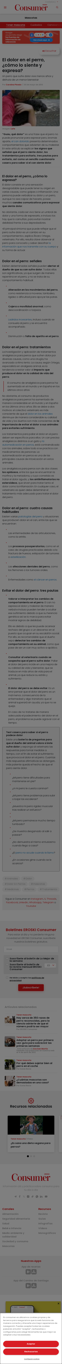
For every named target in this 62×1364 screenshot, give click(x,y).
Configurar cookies (31, 1359)
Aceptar (31, 1343)
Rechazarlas (31, 1351)
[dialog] (31, 1338)
